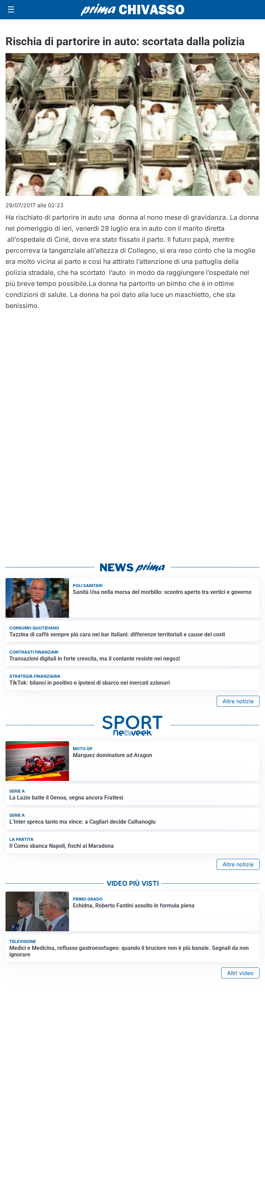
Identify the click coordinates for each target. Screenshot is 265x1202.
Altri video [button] (240, 973)
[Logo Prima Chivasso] (132, 9)
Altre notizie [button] (238, 701)
